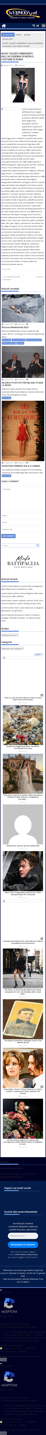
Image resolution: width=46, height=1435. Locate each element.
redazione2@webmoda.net (11, 1168)
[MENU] (43, 25)
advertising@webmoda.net (11, 1176)
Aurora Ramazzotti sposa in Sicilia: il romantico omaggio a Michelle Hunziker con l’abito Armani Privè (20, 618)
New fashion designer (34, 340)
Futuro (39, 277)
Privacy (3, 1316)
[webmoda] (3, 25)
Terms (10, 1316)
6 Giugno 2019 (8, 380)
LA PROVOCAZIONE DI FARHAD (11, 278)
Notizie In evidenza (8, 343)
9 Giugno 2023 (8, 324)
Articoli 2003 (6, 269)
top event (20, 343)
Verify (3, 1359)
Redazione (21, 65)
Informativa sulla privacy (26, 1254)
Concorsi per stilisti (18, 340)
